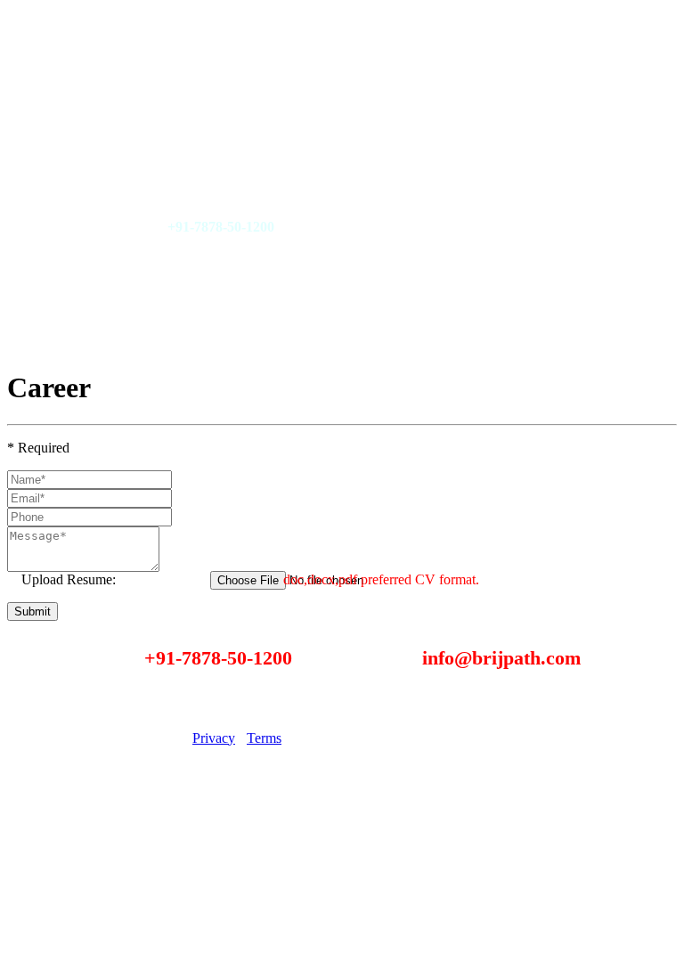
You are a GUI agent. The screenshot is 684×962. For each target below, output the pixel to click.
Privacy (213, 738)
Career (88, 135)
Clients (89, 75)
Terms (264, 738)
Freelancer (98, 166)
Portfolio (93, 45)
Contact (91, 105)
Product (91, 196)
